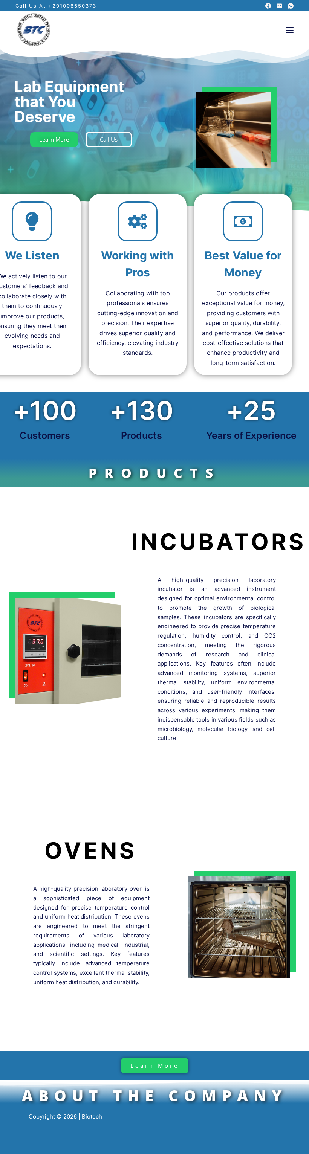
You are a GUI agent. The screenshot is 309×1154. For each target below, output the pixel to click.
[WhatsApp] (291, 6)
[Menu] (290, 30)
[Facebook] (268, 6)
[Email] (279, 6)
